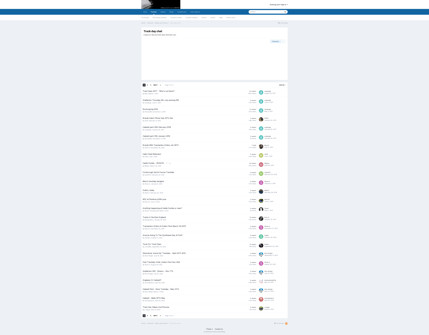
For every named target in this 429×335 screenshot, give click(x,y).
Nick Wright (149, 256)
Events (213, 17)
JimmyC (147, 238)
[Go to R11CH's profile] (261, 119)
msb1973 (148, 175)
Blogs (171, 12)
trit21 (146, 121)
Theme (209, 329)
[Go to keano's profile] (261, 245)
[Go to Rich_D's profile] (261, 218)
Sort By (282, 85)
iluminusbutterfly (270, 280)
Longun (147, 310)
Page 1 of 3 (169, 85)
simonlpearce (149, 283)
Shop (145, 12)
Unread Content (176, 17)
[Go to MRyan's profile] (261, 164)
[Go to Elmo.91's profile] (261, 200)
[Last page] (160, 85)
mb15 (146, 157)
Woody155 (148, 112)
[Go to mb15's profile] (261, 155)
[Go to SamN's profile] (261, 236)
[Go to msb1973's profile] (261, 173)
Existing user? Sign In (278, 4)
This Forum (276, 12)
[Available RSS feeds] (286, 323)
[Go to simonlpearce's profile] (261, 299)
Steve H (147, 148)
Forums (154, 12)
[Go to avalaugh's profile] (261, 92)
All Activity (145, 17)
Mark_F (147, 193)
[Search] (285, 12)
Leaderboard (181, 12)
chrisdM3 (148, 247)
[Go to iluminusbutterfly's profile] (261, 281)
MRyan (147, 166)
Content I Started (192, 17)
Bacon (266, 145)
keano (266, 244)
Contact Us (219, 329)
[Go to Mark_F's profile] (261, 191)
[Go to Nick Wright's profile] (261, 254)
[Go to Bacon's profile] (261, 146)
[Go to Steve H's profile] (261, 182)
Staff (220, 17)
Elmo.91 (147, 202)
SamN (266, 235)
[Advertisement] (214, 61)
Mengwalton (149, 220)
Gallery (163, 12)
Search (204, 17)
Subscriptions (195, 12)
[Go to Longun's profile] (261, 308)
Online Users (230, 17)
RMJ (146, 94)
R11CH (266, 118)
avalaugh (267, 91)
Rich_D (266, 217)
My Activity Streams (159, 17)
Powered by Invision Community (214, 332)
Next (156, 85)
